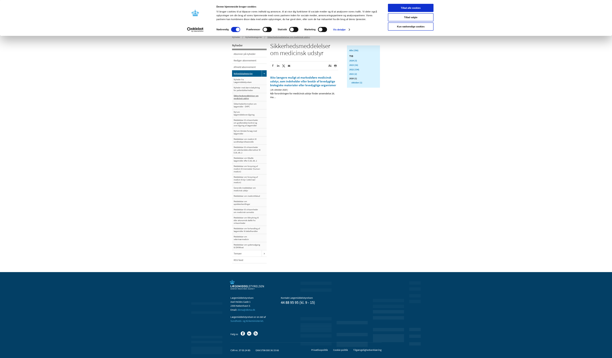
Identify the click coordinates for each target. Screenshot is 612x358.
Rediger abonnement (245, 60)
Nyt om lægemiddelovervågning (244, 113)
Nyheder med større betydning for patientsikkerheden (247, 89)
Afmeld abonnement (245, 67)
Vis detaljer (339, 29)
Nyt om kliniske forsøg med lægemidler (245, 132)
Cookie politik (340, 349)
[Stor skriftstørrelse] (329, 65)
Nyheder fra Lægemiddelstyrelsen (243, 81)
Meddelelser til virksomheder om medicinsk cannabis (246, 211)
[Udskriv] (335, 65)
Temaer (238, 253)
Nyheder (236, 37)
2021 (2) (353, 74)
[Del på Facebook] (272, 65)
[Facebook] (243, 335)
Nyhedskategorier (253, 37)
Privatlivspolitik (319, 349)
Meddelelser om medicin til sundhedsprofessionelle (245, 140)
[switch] (267, 29)
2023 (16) (353, 65)
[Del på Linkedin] (278, 65)
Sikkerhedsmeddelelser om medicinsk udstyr (288, 37)
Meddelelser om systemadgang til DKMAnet (247, 246)
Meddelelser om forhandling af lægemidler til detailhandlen (247, 230)
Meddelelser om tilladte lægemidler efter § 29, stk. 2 (245, 159)
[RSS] (256, 335)
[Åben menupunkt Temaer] (264, 253)
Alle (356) (353, 50)
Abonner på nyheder (245, 53)
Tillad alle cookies (411, 8)
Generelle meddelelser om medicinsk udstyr (245, 189)
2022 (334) (354, 69)
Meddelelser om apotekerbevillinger (242, 202)
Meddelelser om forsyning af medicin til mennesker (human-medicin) (247, 169)
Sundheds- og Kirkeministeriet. (247, 320)
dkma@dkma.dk (246, 309)
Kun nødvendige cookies (411, 26)
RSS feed (238, 260)
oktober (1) (356, 82)
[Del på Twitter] (283, 65)
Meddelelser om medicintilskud (247, 196)
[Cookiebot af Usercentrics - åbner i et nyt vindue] (195, 29)
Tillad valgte (410, 17)
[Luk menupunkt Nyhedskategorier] (264, 73)
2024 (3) (353, 60)
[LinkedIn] (249, 335)
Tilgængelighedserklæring (367, 349)
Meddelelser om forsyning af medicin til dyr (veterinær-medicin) (246, 180)
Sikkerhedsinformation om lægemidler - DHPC (245, 105)
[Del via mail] (288, 65)
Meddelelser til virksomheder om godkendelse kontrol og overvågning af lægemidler (246, 123)
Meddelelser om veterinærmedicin (241, 238)
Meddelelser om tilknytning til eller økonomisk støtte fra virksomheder (246, 220)
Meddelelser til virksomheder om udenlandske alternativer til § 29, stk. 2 (247, 150)
